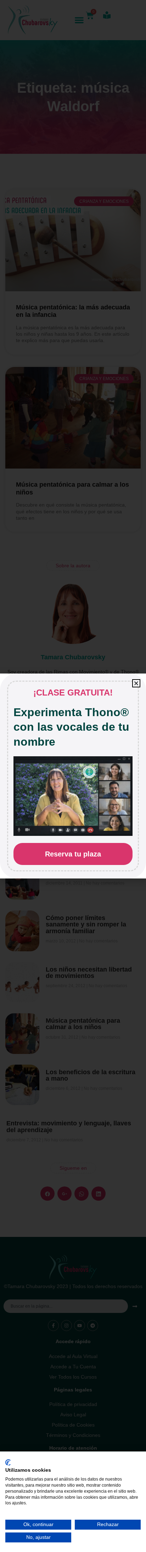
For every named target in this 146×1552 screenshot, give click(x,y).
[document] (73, 776)
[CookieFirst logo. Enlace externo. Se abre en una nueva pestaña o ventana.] (8, 1462)
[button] (136, 683)
